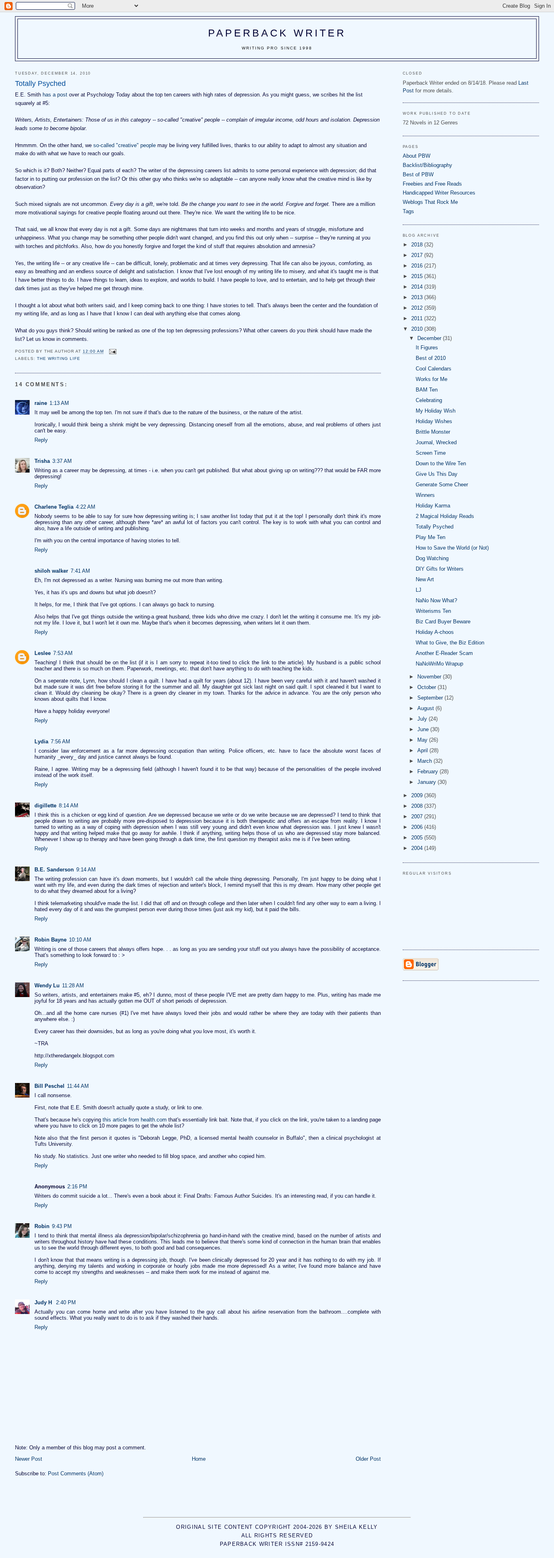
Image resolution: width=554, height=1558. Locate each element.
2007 (417, 816)
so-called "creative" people (124, 145)
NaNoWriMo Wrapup (439, 664)
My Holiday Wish (435, 411)
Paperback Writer (277, 33)
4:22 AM (85, 507)
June (423, 729)
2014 (417, 287)
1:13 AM (59, 403)
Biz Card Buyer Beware (443, 621)
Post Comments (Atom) (75, 1473)
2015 (417, 276)
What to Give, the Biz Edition (450, 643)
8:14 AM (68, 806)
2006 (417, 827)
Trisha (42, 461)
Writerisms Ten (433, 611)
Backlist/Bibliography (427, 165)
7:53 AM (63, 653)
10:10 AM (80, 940)
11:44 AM (78, 1086)
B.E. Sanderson (54, 870)
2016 (417, 266)
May (423, 740)
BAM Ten (427, 390)
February (428, 771)
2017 (417, 255)
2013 (417, 297)
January (427, 782)
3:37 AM (62, 461)
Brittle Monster (433, 432)
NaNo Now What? (436, 600)
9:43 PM (62, 1226)
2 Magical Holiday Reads (445, 516)
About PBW (416, 156)
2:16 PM (77, 1186)
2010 (417, 329)
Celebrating (429, 400)
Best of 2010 (431, 358)
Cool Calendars (433, 369)
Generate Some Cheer (442, 485)
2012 (417, 308)
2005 (417, 838)
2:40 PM (66, 1302)
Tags (408, 211)
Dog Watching (432, 558)
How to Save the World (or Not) (452, 548)
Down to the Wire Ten (441, 463)
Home (199, 1459)
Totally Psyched (434, 527)
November (430, 677)
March (425, 761)
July (423, 719)
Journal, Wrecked (436, 442)
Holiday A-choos (435, 632)
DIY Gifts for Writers (440, 569)
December (430, 338)
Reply (41, 440)
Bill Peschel (49, 1086)
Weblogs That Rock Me (430, 202)
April (423, 750)
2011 (417, 318)
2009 (417, 795)
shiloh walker (51, 571)
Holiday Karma (433, 506)
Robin (41, 1226)
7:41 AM (80, 571)
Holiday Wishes (434, 421)
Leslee (42, 653)
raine (40, 403)
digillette (45, 806)
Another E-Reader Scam (444, 653)
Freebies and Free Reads (432, 184)
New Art (425, 579)
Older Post (368, 1459)
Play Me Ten (430, 537)
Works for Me (431, 379)
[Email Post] (112, 351)
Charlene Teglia (53, 507)
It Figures (427, 348)
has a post (56, 95)
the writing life (58, 358)
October (427, 687)
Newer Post (28, 1459)
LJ (418, 590)
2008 (417, 806)
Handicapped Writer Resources (439, 193)
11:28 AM (73, 985)
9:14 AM (86, 870)
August (426, 708)
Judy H (44, 1302)
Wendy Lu (47, 985)
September (430, 698)
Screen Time (431, 453)
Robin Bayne (50, 940)
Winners (425, 495)
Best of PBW (418, 174)
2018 (417, 245)
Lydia (41, 741)
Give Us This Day (436, 474)
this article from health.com (135, 1120)
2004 (417, 848)
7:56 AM (60, 741)
